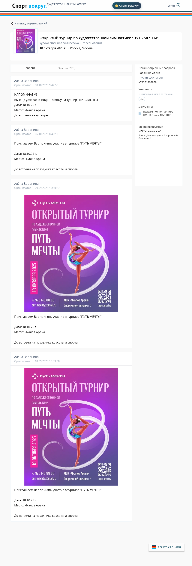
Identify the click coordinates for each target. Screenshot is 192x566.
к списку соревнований (31, 23)
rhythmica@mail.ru (151, 77)
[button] (166, 547)
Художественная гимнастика (66, 4)
